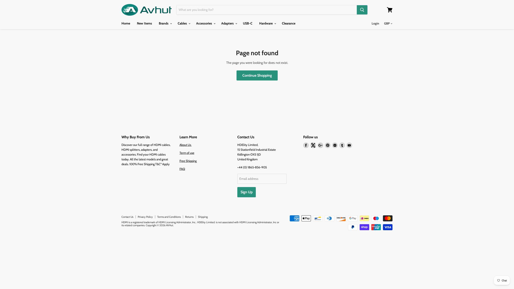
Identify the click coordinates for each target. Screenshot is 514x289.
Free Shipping (188, 161)
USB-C (247, 23)
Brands (164, 23)
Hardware (266, 23)
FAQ (182, 169)
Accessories (204, 23)
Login (375, 23)
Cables (183, 23)
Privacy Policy (145, 216)
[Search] (362, 9)
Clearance (288, 23)
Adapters (228, 23)
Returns (189, 216)
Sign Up (247, 192)
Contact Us (127, 216)
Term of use (186, 153)
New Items (144, 23)
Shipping (203, 216)
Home (125, 23)
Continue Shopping (257, 75)
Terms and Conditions (169, 216)
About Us (185, 145)
